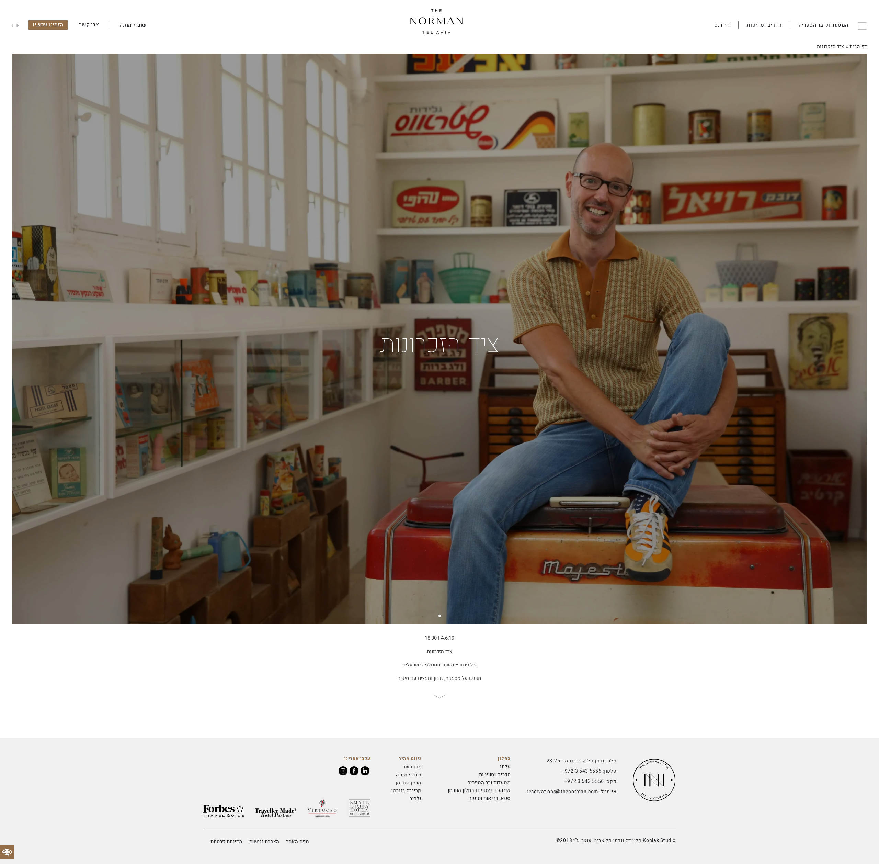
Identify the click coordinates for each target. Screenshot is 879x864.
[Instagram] (343, 770)
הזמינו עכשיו (48, 25)
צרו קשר (89, 25)
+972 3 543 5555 (582, 771)
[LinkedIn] (365, 770)
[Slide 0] (439, 616)
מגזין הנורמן (408, 782)
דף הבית (858, 46)
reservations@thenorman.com (562, 791)
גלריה (415, 798)
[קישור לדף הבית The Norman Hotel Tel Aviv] (439, 25)
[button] (866, 25)
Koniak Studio (659, 840)
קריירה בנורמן (406, 790)
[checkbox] (7, 852)
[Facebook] (354, 770)
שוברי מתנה (133, 25)
